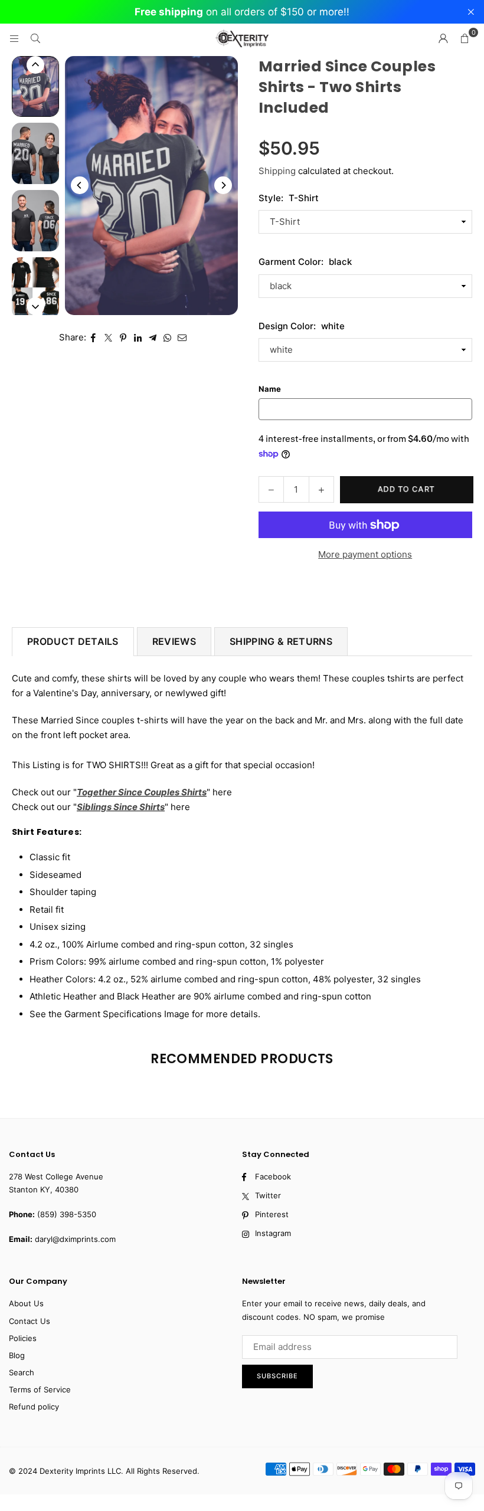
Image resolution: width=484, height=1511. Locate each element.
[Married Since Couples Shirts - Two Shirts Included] (35, 86)
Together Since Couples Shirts (142, 792)
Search (21, 1372)
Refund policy (34, 1406)
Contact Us (29, 1321)
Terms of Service (40, 1389)
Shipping (277, 170)
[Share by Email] (182, 337)
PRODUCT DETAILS (73, 641)
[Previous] (80, 185)
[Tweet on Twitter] (108, 337)
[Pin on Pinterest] (123, 337)
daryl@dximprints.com (75, 1239)
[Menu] (14, 38)
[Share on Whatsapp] (167, 337)
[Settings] (443, 38)
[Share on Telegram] (152, 337)
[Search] (35, 38)
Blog (17, 1355)
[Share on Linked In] (137, 337)
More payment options (365, 554)
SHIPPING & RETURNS (281, 641)
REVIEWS (174, 641)
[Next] (223, 185)
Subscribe (277, 1376)
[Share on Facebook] (93, 337)
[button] (464, 38)
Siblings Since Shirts (121, 806)
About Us (26, 1303)
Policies (23, 1338)
